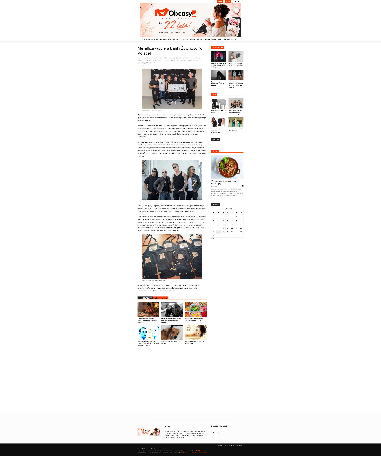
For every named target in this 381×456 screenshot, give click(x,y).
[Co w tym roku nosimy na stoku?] (218, 103)
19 (223, 228)
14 (232, 224)
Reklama (227, 445)
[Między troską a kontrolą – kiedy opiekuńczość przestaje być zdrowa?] (172, 309)
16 (241, 224)
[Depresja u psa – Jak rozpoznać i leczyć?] (172, 332)
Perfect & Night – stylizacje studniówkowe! (216, 130)
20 (228, 228)
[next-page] (142, 348)
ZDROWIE (163, 39)
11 (218, 224)
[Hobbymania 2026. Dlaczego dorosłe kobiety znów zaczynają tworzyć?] (148, 309)
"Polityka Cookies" (201, 451)
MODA (192, 39)
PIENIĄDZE (226, 39)
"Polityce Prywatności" (203, 453)
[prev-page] (139, 348)
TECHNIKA (234, 39)
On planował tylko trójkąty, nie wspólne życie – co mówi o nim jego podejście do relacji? (148, 343)
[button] (378, 39)
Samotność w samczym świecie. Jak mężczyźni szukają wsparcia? (218, 65)
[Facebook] (235, 1)
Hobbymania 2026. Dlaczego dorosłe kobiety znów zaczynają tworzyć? (147, 320)
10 (213, 224)
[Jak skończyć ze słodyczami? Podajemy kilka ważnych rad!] (196, 309)
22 (236, 228)
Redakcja (220, 445)
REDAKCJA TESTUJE (210, 39)
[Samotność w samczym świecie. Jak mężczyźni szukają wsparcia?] (218, 56)
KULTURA (199, 39)
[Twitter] (242, 1)
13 (228, 224)
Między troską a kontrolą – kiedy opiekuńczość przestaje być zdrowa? (170, 320)
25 (218, 232)
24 (213, 232)
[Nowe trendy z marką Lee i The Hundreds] (236, 122)
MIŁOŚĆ (178, 39)
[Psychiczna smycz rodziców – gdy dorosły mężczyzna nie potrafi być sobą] (236, 75)
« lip (212, 239)
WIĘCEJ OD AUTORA (161, 298)
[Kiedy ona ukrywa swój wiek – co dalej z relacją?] (196, 332)
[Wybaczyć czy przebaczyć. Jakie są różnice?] (218, 75)
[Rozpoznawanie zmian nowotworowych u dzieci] (236, 56)
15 (236, 224)
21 (232, 228)
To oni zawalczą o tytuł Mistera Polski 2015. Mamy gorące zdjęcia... (235, 112)
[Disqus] (172, 381)
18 (218, 228)
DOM (219, 39)
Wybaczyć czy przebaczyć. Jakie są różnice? (217, 83)
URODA (156, 39)
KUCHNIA (186, 39)
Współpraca (234, 445)
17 (213, 228)
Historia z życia (147, 39)
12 (223, 224)
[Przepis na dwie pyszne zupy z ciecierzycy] (227, 167)
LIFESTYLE (171, 39)
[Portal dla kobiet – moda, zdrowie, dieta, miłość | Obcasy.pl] (190, 20)
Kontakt (241, 445)
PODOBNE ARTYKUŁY (145, 298)
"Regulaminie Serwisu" (189, 453)
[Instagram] (238, 1)
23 (241, 228)
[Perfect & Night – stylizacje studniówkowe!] (218, 122)
